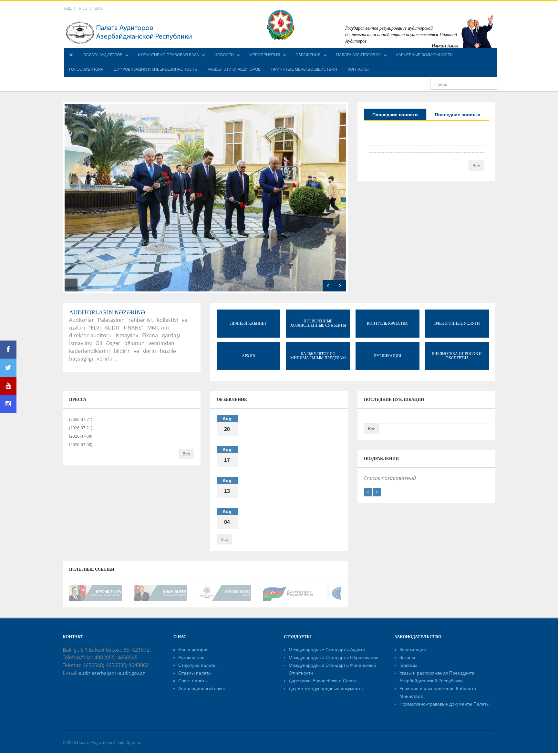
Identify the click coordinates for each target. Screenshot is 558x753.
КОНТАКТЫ (358, 69)
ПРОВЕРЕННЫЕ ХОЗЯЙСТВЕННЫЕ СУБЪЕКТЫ (318, 323)
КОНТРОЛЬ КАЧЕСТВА (387, 323)
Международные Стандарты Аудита (327, 649)
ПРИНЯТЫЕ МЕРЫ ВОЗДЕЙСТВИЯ (304, 69)
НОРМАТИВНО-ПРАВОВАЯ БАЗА (168, 55)
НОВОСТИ (224, 55)
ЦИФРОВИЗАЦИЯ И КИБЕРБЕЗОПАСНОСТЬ (155, 69)
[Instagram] (8, 404)
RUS (83, 8)
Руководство (191, 657)
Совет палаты (193, 680)
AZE (68, 8)
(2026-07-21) (80, 419)
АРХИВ (248, 356)
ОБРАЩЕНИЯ (308, 55)
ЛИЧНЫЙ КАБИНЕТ (248, 323)
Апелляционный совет (202, 688)
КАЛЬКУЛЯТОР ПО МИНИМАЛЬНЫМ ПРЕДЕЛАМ (318, 355)
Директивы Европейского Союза (323, 680)
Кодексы (408, 665)
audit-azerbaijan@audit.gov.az (112, 673)
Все (476, 165)
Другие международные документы (326, 688)
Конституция (412, 649)
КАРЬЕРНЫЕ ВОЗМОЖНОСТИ (424, 55)
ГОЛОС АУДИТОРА (86, 69)
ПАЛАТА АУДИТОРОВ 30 (358, 55)
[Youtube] (8, 386)
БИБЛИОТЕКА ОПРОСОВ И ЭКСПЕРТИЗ (457, 355)
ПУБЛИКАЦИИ (387, 356)
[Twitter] (8, 368)
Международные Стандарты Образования (333, 657)
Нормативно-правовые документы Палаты (444, 704)
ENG (98, 8)
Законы (407, 657)
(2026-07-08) (80, 444)
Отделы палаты (195, 673)
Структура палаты (197, 665)
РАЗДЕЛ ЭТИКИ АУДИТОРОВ (234, 69)
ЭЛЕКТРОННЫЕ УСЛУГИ (457, 323)
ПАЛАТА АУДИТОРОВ (102, 55)
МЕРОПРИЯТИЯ (264, 55)
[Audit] (128, 32)
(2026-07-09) (80, 436)
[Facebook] (8, 350)
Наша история (193, 649)
